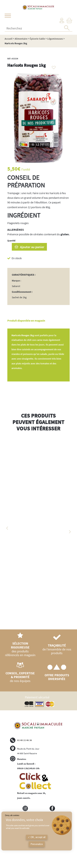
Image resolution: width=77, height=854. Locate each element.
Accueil (8, 38)
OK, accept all (37, 837)
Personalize (37, 844)
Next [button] (69, 531)
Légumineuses (55, 38)
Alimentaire (21, 38)
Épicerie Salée (37, 38)
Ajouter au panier (32, 247)
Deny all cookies (12, 815)
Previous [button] (7, 528)
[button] (52, 66)
